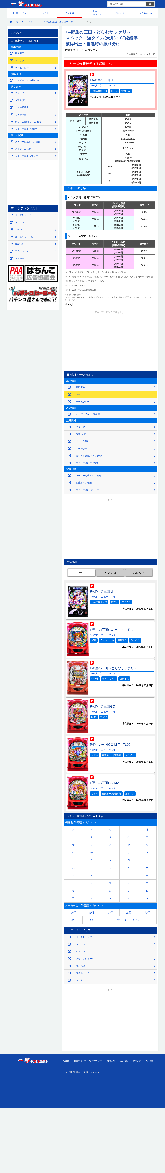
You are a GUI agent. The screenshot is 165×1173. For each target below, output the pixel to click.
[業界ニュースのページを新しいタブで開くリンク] (69, 973)
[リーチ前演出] (69, 441)
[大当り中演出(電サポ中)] (69, 490)
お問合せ (137, 1061)
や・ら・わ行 (128, 920)
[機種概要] (69, 387)
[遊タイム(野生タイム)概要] (69, 456)
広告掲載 (124, 1061)
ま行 (91, 920)
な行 (147, 912)
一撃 (16, 21)
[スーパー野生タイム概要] (69, 475)
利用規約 (111, 1061)
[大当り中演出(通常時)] (69, 463)
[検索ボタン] (150, 4)
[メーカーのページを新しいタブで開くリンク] (69, 980)
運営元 (66, 1061)
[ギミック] (69, 427)
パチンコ (70, 13)
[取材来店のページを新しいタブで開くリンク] (69, 966)
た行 (128, 912)
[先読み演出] (69, 434)
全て (82, 572)
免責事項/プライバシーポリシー (88, 1061)
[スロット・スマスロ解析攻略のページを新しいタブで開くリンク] (69, 944)
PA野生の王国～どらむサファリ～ (60, 21)
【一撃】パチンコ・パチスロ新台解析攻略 (26, 4)
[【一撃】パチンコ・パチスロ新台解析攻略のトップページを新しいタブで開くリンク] (69, 937)
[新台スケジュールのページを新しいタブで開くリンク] (69, 959)
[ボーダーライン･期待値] (69, 414)
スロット (44, 13)
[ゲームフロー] (69, 402)
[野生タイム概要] (69, 483)
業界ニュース (145, 13)
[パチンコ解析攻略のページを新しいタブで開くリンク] (69, 951)
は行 (73, 920)
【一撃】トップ (19, 13)
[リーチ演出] (69, 448)
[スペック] (69, 394)
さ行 (110, 912)
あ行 (73, 912)
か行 (91, 912)
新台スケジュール (95, 13)
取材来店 (120, 13)
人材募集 (149, 1061)
